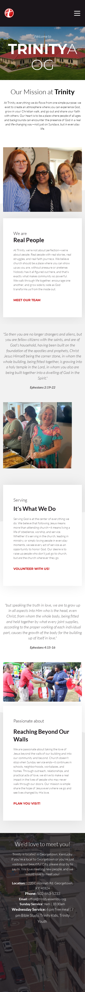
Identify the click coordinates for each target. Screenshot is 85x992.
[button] (77, 13)
